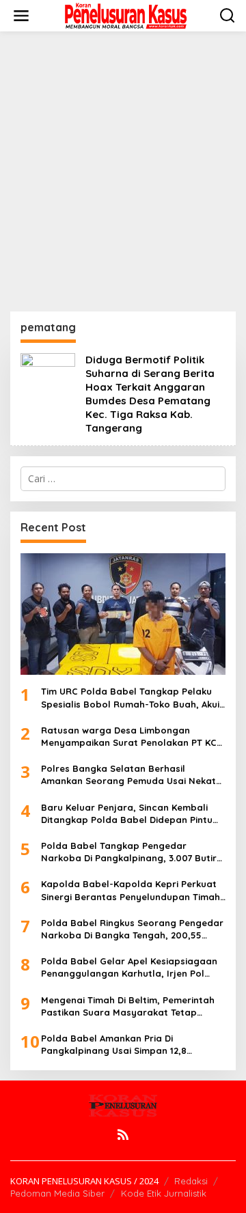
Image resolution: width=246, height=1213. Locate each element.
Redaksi (191, 1180)
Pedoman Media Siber (57, 1193)
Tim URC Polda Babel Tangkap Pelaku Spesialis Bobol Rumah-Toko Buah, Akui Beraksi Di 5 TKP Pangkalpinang (130, 698)
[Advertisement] (123, 171)
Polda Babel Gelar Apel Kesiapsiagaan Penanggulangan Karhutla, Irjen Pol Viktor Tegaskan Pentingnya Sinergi (129, 967)
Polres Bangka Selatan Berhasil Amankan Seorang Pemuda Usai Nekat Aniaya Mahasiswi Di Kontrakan (128, 775)
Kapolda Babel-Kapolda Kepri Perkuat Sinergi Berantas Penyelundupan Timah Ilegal (130, 890)
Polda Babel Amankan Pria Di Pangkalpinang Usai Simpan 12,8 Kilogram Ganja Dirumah (114, 1045)
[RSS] (123, 1134)
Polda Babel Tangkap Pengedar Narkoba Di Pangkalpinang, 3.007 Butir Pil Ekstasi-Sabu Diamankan (129, 852)
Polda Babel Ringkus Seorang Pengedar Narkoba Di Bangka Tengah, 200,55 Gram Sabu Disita (132, 929)
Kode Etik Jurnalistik (163, 1193)
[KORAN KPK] (125, 14)
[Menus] (21, 15)
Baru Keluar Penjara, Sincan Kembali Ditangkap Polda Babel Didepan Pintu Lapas (127, 814)
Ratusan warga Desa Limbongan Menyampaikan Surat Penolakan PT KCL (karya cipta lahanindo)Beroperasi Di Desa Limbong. (131, 737)
